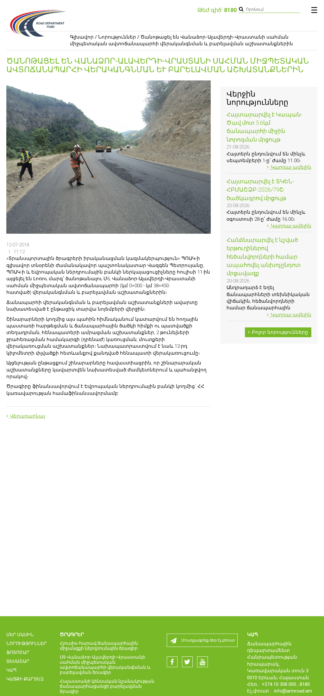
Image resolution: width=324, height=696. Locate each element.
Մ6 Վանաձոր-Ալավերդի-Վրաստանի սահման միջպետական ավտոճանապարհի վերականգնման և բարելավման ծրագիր (105, 665)
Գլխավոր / (83, 37)
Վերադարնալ (27, 416)
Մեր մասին (20, 634)
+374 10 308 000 (279, 684)
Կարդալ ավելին (290, 167)
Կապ (11, 670)
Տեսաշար (17, 661)
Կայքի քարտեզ (25, 678)
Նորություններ (117, 37)
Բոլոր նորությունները (279, 332)
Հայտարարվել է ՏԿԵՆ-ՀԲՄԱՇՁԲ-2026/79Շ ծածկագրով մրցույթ (260, 189)
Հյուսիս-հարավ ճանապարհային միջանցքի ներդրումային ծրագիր (99, 646)
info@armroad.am (293, 691)
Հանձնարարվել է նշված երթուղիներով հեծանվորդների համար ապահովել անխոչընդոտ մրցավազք (264, 257)
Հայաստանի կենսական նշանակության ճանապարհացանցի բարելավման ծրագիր (107, 686)
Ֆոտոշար (17, 652)
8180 (305, 684)
